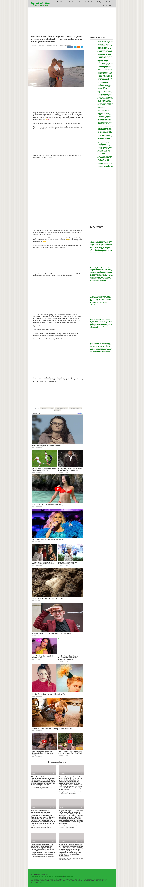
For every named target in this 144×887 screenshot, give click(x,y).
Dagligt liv (100, 2)
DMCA (51, 876)
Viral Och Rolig (89, 2)
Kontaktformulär (58, 876)
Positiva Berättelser (62, 408)
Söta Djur (108, 2)
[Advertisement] (72, 20)
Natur (80, 2)
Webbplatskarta (68, 876)
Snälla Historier (75, 408)
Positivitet (60, 2)
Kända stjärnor (71, 2)
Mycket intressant (40, 3)
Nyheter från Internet (48, 408)
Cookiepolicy (44, 876)
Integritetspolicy (35, 876)
